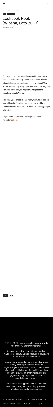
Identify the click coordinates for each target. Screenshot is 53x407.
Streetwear (11, 14)
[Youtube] (37, 335)
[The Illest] (26, 4)
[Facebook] (15, 335)
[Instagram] (8, 335)
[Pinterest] (30, 335)
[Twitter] (23, 335)
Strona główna (8, 10)
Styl (17, 10)
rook (11, 295)
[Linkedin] (44, 335)
